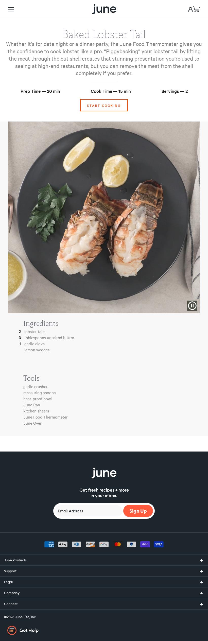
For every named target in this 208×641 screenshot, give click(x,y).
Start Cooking (104, 105)
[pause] (192, 306)
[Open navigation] (11, 9)
